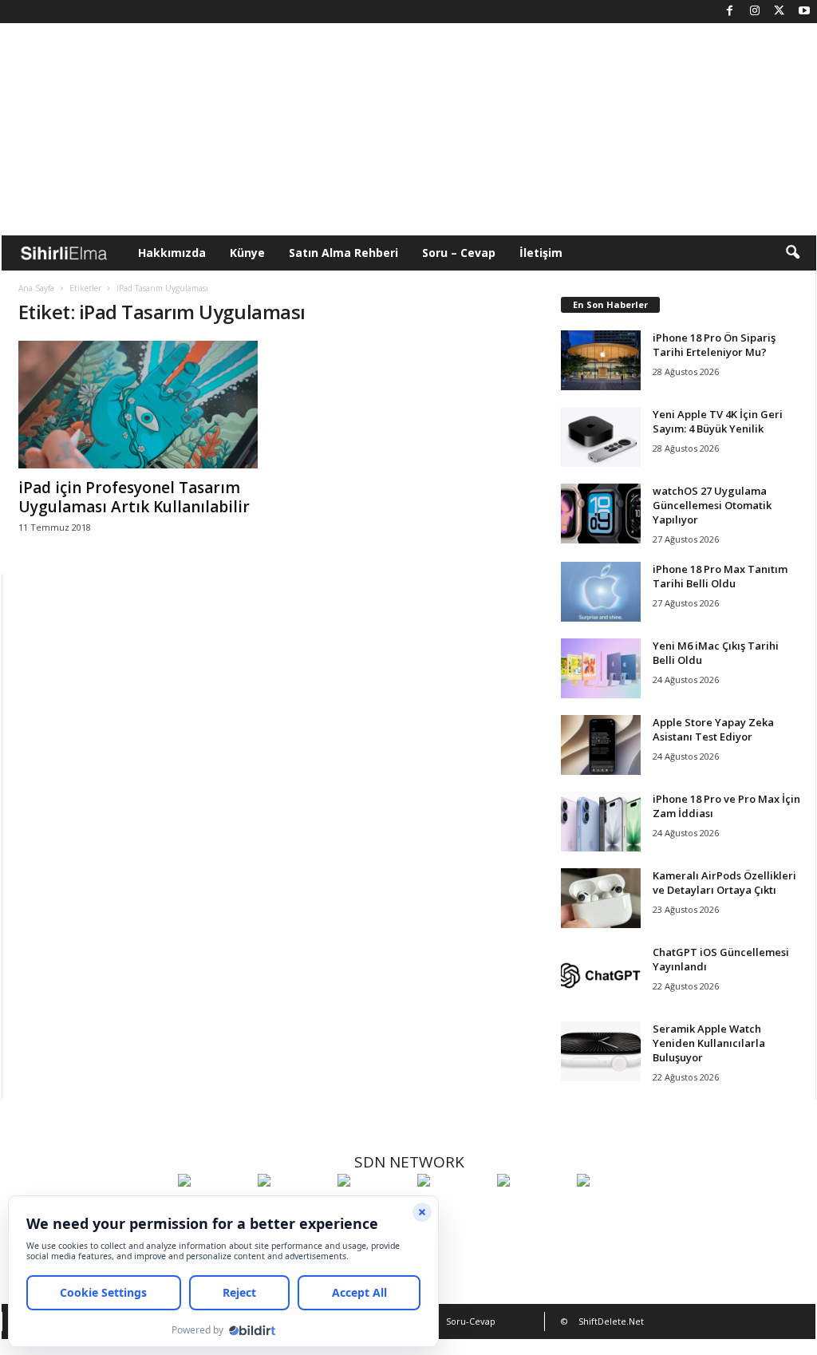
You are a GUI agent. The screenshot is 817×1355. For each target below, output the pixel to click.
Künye (247, 252)
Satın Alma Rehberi (343, 252)
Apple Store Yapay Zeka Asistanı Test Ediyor (713, 729)
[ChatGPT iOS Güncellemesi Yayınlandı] (601, 975)
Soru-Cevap (470, 1321)
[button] (792, 253)
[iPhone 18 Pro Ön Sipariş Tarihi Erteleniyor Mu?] (601, 360)
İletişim (540, 252)
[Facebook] (730, 11)
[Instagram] (754, 11)
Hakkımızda (172, 252)
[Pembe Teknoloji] (533, 1210)
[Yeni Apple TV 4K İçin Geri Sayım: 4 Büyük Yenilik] (601, 437)
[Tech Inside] (453, 1210)
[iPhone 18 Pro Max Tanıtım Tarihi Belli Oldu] (601, 592)
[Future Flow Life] (613, 1210)
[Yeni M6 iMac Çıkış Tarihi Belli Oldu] (601, 668)
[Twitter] (779, 11)
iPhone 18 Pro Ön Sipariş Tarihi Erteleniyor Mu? (714, 344)
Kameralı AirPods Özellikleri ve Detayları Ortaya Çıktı (724, 882)
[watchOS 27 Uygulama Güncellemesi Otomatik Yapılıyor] (601, 513)
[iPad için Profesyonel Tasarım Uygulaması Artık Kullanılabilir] (138, 404)
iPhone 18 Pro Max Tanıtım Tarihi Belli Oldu (720, 576)
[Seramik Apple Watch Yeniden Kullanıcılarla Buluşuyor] (601, 1051)
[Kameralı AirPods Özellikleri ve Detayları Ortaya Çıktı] (601, 898)
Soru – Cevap (458, 252)
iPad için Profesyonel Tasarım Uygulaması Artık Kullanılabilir (134, 497)
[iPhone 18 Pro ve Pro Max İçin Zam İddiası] (601, 821)
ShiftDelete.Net (611, 1321)
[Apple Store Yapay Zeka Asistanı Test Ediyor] (601, 745)
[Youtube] (804, 11)
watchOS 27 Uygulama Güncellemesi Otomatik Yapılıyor (712, 505)
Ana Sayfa (36, 288)
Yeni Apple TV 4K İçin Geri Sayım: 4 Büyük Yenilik (718, 421)
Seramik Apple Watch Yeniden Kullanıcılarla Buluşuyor (709, 1043)
